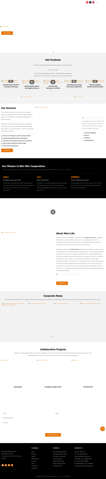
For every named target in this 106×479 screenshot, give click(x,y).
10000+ (75, 177)
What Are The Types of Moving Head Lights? (91, 330)
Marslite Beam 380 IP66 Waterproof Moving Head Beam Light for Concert (11, 86)
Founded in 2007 (6, 17)
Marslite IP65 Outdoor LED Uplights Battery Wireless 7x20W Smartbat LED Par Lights (32, 87)
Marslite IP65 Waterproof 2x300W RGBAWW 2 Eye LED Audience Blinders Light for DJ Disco (53, 87)
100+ (6, 177)
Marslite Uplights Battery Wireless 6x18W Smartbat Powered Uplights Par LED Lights (95, 86)
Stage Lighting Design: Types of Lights (40, 330)
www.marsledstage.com (51, 476)
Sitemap (60, 476)
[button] (52, 52)
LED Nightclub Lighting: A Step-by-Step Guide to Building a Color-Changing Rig (13, 330)
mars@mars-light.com (84, 456)
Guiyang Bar (18, 387)
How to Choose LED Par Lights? (65, 331)
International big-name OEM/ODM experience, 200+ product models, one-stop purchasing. (26, 28)
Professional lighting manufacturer (19, 23)
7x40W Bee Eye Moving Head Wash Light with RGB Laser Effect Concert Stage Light (74, 86)
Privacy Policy (67, 476)
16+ (39, 177)
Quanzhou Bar (88, 387)
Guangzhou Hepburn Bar (53, 387)
